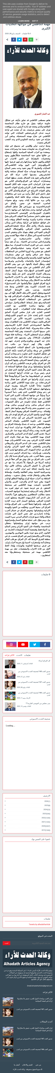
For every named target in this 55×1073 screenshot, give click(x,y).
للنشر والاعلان (27, 1065)
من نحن (38, 1065)
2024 (47, 810)
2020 (46, 826)
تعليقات (27, 655)
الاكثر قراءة (9, 655)
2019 (46, 830)
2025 (47, 805)
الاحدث (19, 655)
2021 (46, 822)
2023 (46, 814)
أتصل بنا (17, 1065)
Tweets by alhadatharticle (39, 924)
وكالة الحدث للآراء (19, 1069)
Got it (35, 21)
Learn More (24, 21)
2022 (46, 818)
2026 (47, 801)
